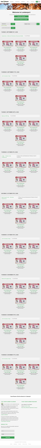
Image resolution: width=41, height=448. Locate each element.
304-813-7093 (27, 406)
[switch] (38, 2)
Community (17, 1)
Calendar (11, 1)
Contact (35, 407)
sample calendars (4, 414)
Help (27, 1)
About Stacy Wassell (25, 407)
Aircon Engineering (7, 47)
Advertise (23, 1)
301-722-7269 (7, 49)
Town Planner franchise (5, 421)
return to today (4, 25)
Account (32, 1)
